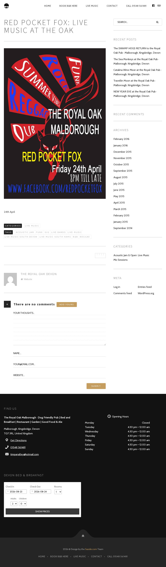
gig (47, 232)
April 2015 (119, 202)
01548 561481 (17, 447)
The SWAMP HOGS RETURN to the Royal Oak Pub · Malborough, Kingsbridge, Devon (136, 50)
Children (23, 498)
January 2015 (120, 221)
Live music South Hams (55, 237)
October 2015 (121, 164)
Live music (75, 232)
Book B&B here (68, 6)
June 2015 (118, 189)
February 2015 (121, 215)
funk (39, 232)
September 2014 (122, 228)
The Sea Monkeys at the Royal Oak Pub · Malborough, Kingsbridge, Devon (136, 61)
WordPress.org (146, 293)
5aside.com (91, 549)
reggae (85, 237)
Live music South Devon (21, 237)
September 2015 (122, 170)
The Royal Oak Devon (39, 274)
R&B (75, 237)
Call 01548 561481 (136, 6)
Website (28, 279)
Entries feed (145, 286)
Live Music (92, 6)
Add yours (66, 304)
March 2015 (119, 209)
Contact (112, 6)
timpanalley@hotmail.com (24, 454)
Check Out (35, 486)
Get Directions (18, 440)
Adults (13, 498)
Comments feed (122, 293)
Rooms (58, 486)
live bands (58, 232)
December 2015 (122, 151)
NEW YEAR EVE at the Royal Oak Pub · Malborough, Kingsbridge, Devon (135, 93)
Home (47, 6)
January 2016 (120, 145)
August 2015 (120, 177)
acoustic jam (25, 232)
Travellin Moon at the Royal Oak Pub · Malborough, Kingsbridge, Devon (134, 83)
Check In (10, 486)
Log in (116, 286)
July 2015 (118, 183)
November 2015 (122, 158)
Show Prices (42, 511)
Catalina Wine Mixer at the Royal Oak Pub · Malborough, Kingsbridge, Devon (137, 72)
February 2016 (121, 138)
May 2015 (118, 196)
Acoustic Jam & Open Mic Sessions (125, 257)
